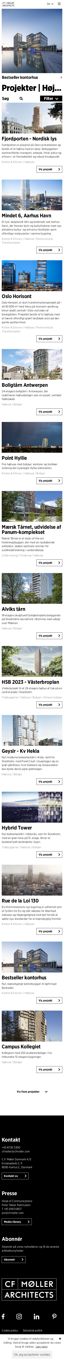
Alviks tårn (13, 609)
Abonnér (10, 1259)
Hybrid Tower (17, 828)
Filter (48, 98)
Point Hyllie (14, 458)
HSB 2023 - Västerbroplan (30, 682)
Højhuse (29, 162)
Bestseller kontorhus (20, 77)
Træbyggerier (10, 697)
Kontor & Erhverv (12, 162)
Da (48, 3)
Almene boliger (52, 697)
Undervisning (10, 555)
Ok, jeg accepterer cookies (32, 1355)
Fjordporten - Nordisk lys (29, 138)
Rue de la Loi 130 (20, 900)
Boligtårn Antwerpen (25, 385)
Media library (13, 1221)
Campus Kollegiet (21, 1046)
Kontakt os (11, 1176)
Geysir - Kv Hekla (20, 751)
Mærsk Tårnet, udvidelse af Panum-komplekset (31, 529)
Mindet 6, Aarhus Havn (26, 215)
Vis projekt (45, 169)
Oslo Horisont (16, 296)
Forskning (26, 555)
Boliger (17, 404)
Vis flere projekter (28, 1091)
